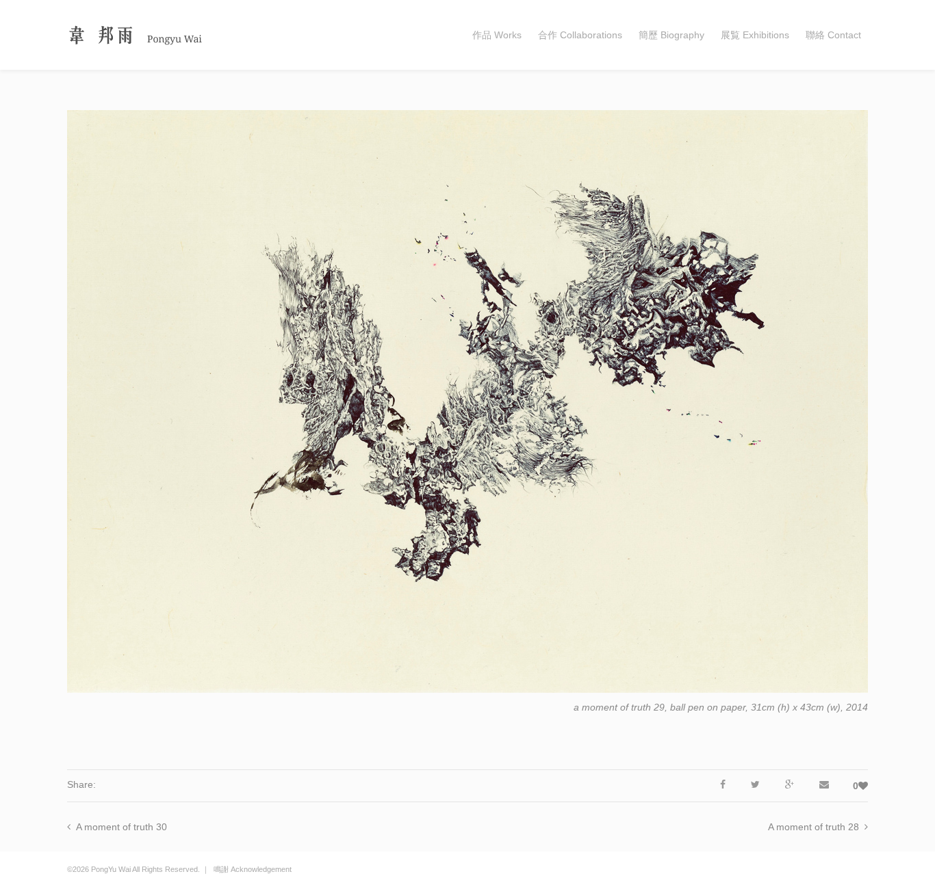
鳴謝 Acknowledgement (253, 869)
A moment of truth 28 (813, 826)
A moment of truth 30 (121, 826)
